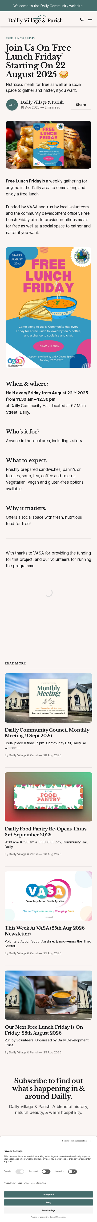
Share (81, 104)
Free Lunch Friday (20, 38)
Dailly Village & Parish (42, 102)
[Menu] (90, 19)
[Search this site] (82, 19)
